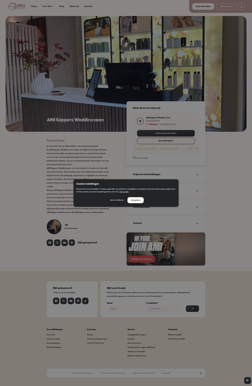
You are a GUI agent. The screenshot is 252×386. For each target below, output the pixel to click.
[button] (117, 200)
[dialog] (126, 193)
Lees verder (124, 192)
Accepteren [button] (135, 200)
